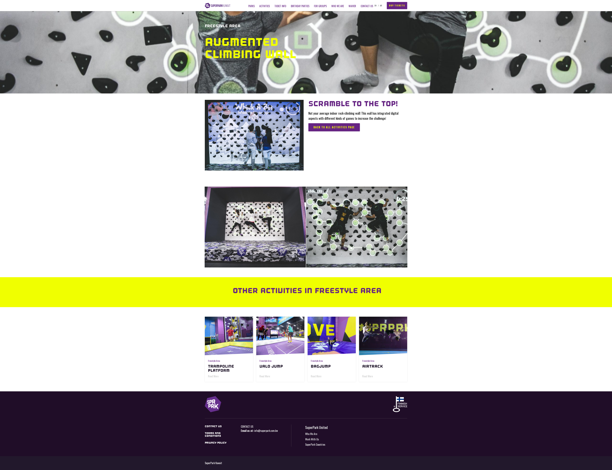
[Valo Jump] (280, 336)
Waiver (352, 6)
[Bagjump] (332, 336)
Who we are (337, 6)
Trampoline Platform (221, 368)
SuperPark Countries (315, 444)
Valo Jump (271, 366)
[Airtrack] (383, 336)
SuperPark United (316, 427)
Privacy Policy (215, 442)
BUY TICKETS (397, 5)
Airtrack (372, 366)
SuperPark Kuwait (217, 6)
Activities (264, 6)
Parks (251, 6)
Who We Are (311, 434)
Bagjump (321, 366)
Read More (213, 376)
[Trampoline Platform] (229, 336)
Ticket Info (280, 6)
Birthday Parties (300, 6)
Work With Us (312, 439)
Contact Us (367, 6)
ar (381, 5)
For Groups (320, 6)
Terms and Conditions (213, 435)
